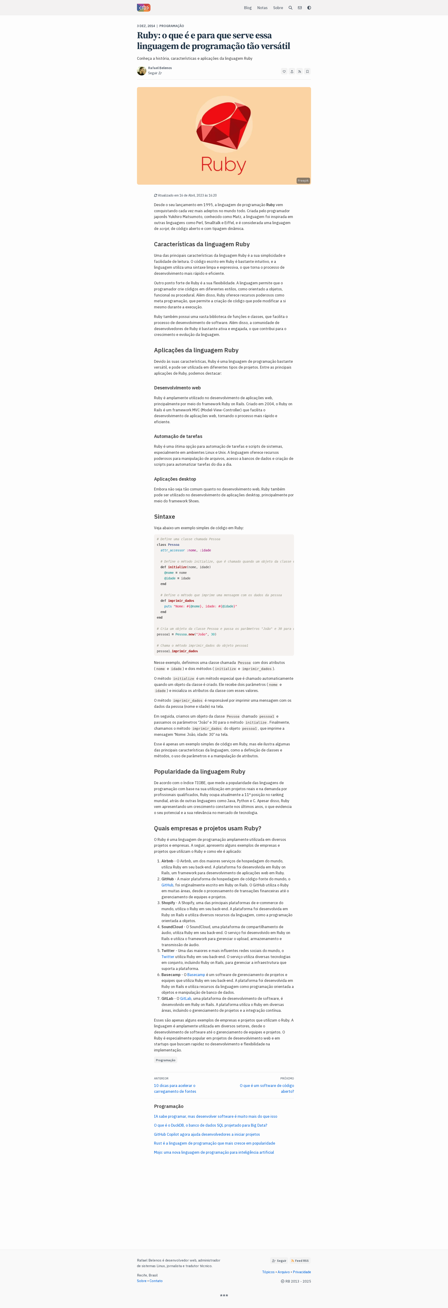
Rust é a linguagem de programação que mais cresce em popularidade (214, 1143)
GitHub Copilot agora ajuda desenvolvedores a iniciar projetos (207, 1134)
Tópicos (268, 1271)
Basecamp (196, 974)
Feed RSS (302, 1260)
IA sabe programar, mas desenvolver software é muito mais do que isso (215, 1116)
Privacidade (302, 1271)
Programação (171, 25)
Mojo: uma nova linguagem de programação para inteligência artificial (214, 1152)
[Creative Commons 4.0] (283, 1281)
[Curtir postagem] (284, 71)
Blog (248, 7)
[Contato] (300, 7)
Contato (156, 1280)
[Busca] (290, 7)
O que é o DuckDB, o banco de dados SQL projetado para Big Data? (210, 1125)
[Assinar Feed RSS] (299, 71)
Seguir (281, 1260)
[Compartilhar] (292, 71)
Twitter (167, 956)
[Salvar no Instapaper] (307, 71)
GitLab (185, 998)
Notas (262, 7)
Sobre (278, 7)
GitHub (167, 884)
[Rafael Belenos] (143, 8)
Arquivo (284, 1271)
